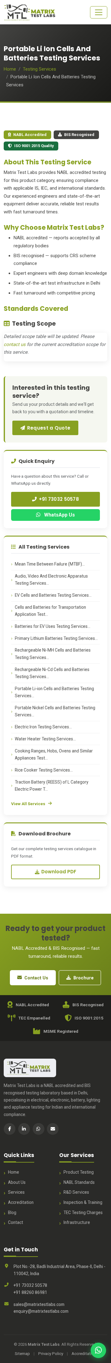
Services (16, 1192)
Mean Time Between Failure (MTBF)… (50, 564)
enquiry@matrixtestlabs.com (41, 1311)
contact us (15, 344)
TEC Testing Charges (83, 1212)
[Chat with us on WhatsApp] (98, 1350)
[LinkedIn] (24, 1129)
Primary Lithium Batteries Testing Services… (56, 638)
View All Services (28, 803)
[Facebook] (9, 1129)
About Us (17, 1182)
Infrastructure (77, 1222)
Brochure (83, 978)
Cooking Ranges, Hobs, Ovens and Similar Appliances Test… (54, 754)
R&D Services (76, 1192)
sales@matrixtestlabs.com (39, 1304)
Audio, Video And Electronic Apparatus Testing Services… (51, 580)
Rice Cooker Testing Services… (44, 770)
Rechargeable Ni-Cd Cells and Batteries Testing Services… (52, 673)
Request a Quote (49, 428)
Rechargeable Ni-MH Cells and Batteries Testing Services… (53, 654)
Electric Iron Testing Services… (43, 726)
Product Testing (79, 1172)
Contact (15, 1222)
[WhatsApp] (38, 1129)
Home (10, 69)
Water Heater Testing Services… (45, 738)
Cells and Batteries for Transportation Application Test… (50, 611)
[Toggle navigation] (98, 12)
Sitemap (22, 1353)
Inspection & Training (83, 1202)
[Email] (53, 1129)
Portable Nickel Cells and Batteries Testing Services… (55, 711)
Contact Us (36, 978)
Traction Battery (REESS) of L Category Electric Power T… (51, 786)
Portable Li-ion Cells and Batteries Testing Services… (54, 692)
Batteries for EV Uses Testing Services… (52, 626)
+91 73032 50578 (59, 499)
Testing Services (39, 69)
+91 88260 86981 (30, 1292)
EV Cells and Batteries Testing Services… (53, 595)
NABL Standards (79, 1182)
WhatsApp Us (59, 515)
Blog (12, 1212)
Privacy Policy (50, 1353)
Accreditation (21, 1202)
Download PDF (58, 871)
